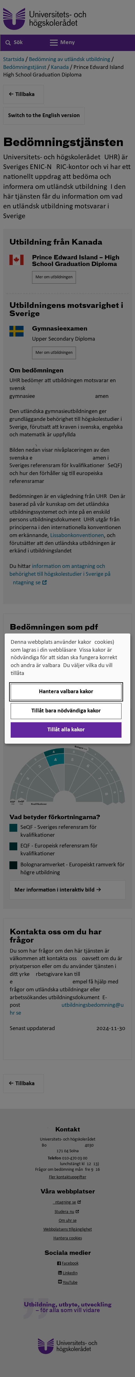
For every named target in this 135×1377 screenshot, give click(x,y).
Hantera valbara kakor (66, 692)
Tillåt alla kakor (66, 730)
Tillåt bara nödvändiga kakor (66, 711)
